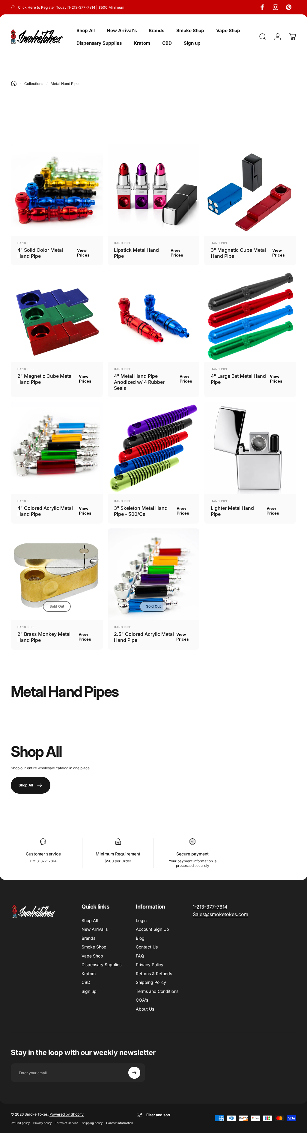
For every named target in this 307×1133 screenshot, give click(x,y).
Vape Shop (92, 955)
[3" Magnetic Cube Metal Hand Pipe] (250, 190)
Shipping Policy (151, 982)
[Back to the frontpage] (14, 83)
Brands (88, 938)
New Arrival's (95, 929)
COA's (142, 999)
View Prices (83, 252)
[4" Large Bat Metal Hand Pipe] (250, 316)
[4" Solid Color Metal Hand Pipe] (57, 190)
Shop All (90, 920)
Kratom (89, 973)
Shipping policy (92, 1123)
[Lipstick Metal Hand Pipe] (154, 190)
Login (141, 920)
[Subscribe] (134, 1073)
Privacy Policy (149, 964)
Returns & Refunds (154, 973)
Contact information (119, 1123)
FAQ (140, 955)
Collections (33, 83)
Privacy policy (42, 1123)
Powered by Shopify (66, 1114)
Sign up (89, 991)
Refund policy (20, 1123)
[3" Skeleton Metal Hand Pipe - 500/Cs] (154, 448)
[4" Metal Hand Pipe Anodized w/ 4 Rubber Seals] (154, 316)
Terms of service (66, 1123)
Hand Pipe (25, 243)
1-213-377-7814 (43, 861)
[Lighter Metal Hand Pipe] (250, 448)
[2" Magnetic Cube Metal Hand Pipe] (57, 316)
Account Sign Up (152, 929)
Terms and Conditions (157, 991)
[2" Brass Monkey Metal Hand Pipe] (57, 574)
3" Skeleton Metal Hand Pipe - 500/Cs (141, 511)
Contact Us (147, 946)
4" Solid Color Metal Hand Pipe (40, 253)
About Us (145, 1008)
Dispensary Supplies (101, 964)
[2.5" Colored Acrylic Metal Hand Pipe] (154, 574)
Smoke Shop (94, 946)
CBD (86, 982)
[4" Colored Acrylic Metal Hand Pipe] (57, 448)
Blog (140, 938)
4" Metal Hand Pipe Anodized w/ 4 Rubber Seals (139, 382)
